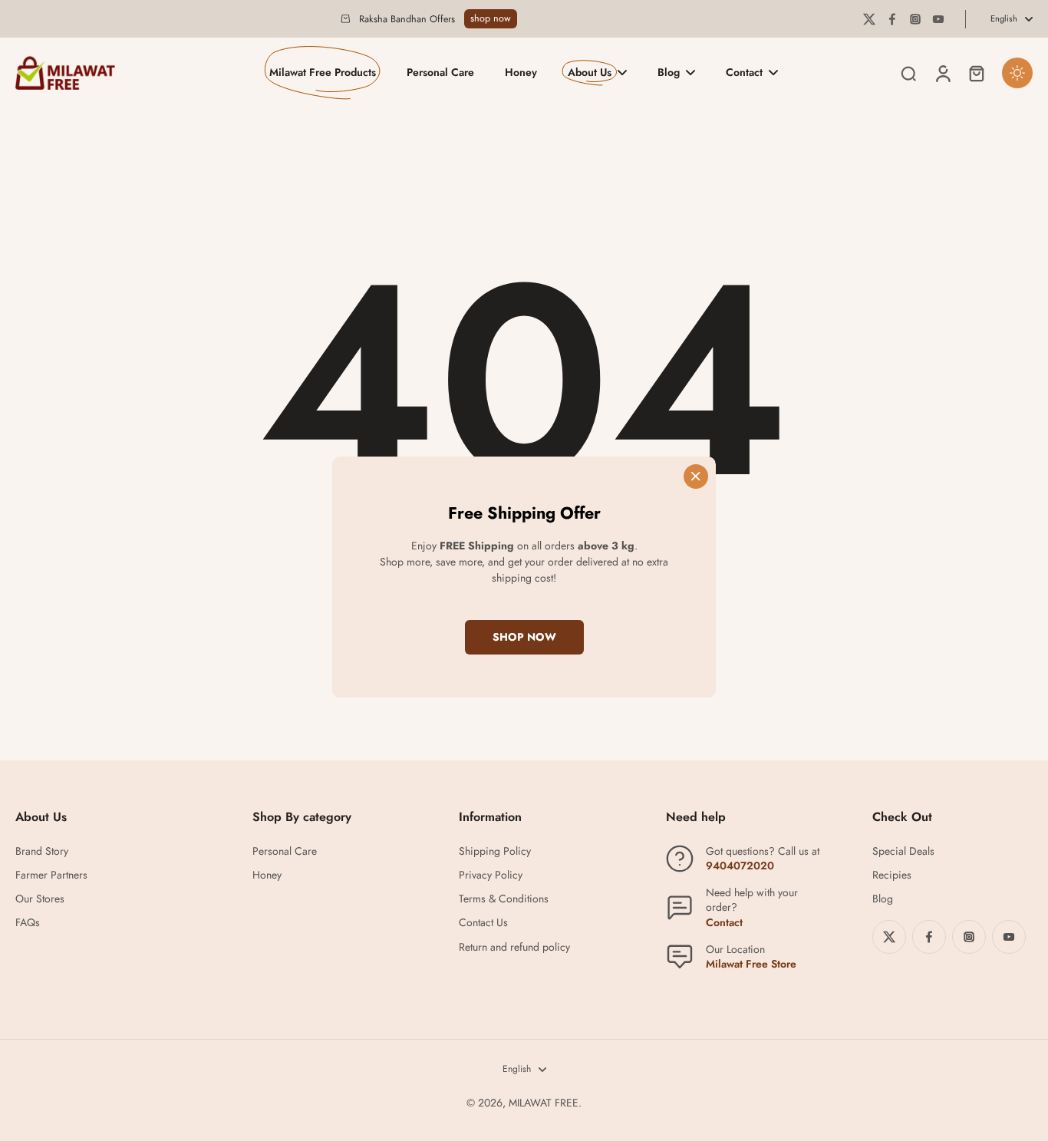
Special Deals (903, 851)
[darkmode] (1017, 73)
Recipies (891, 875)
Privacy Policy (490, 875)
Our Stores (39, 899)
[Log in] (942, 72)
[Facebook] (892, 19)
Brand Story (41, 851)
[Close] (696, 476)
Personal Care (284, 851)
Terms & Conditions (504, 899)
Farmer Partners (51, 875)
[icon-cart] (976, 73)
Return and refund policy (514, 947)
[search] (908, 73)
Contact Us (483, 922)
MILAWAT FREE (543, 1102)
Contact (724, 922)
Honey (267, 875)
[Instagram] (915, 19)
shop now (490, 18)
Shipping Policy (495, 851)
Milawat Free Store (751, 963)
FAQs (27, 922)
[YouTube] (938, 19)
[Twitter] (869, 19)
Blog (882, 899)
